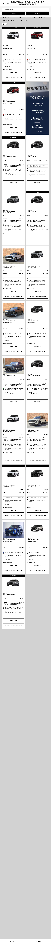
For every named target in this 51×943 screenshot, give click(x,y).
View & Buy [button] (13, 72)
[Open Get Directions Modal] (48, 3)
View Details (8, 69)
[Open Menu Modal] (3, 3)
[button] (13, 72)
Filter (38, 13)
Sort (14, 13)
